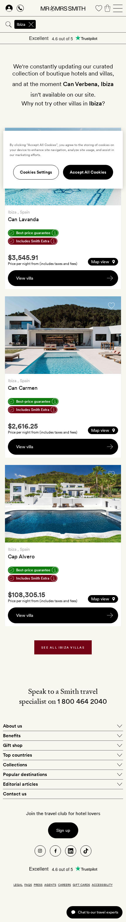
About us (12, 726)
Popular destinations (25, 774)
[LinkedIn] (70, 850)
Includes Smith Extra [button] (32, 241)
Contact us (14, 794)
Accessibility (102, 884)
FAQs (28, 884)
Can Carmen (23, 388)
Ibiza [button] (21, 24)
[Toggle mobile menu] (117, 8)
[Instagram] (40, 850)
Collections (15, 765)
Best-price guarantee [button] (33, 233)
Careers (64, 884)
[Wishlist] (98, 8)
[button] (103, 262)
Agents (50, 884)
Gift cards (81, 884)
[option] (63, 335)
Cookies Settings (36, 172)
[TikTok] (85, 850)
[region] (63, 160)
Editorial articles (20, 784)
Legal (18, 884)
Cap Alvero (21, 556)
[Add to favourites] (111, 305)
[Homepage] (63, 8)
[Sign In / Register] (9, 8)
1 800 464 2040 (82, 701)
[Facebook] (55, 850)
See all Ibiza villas (63, 647)
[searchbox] (81, 24)
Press (38, 884)
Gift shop (13, 745)
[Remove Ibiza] (31, 24)
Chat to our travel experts (98, 912)
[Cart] (107, 8)
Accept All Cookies (88, 172)
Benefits (12, 735)
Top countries (17, 755)
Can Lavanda (23, 219)
